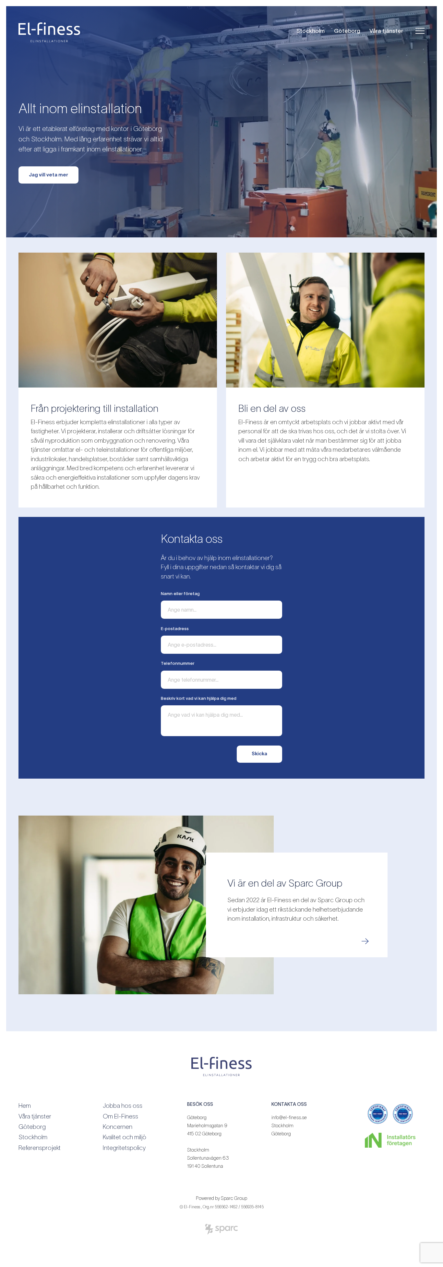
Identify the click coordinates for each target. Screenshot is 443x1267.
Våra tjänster (386, 31)
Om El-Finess (120, 1116)
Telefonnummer (177, 663)
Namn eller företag (180, 593)
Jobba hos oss (122, 1105)
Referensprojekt (39, 1147)
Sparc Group (234, 1198)
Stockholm (310, 31)
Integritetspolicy (124, 1147)
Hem (24, 1105)
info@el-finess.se (289, 1117)
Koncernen (117, 1126)
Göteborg (347, 31)
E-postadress (175, 628)
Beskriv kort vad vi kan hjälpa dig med (198, 698)
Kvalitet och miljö (124, 1137)
